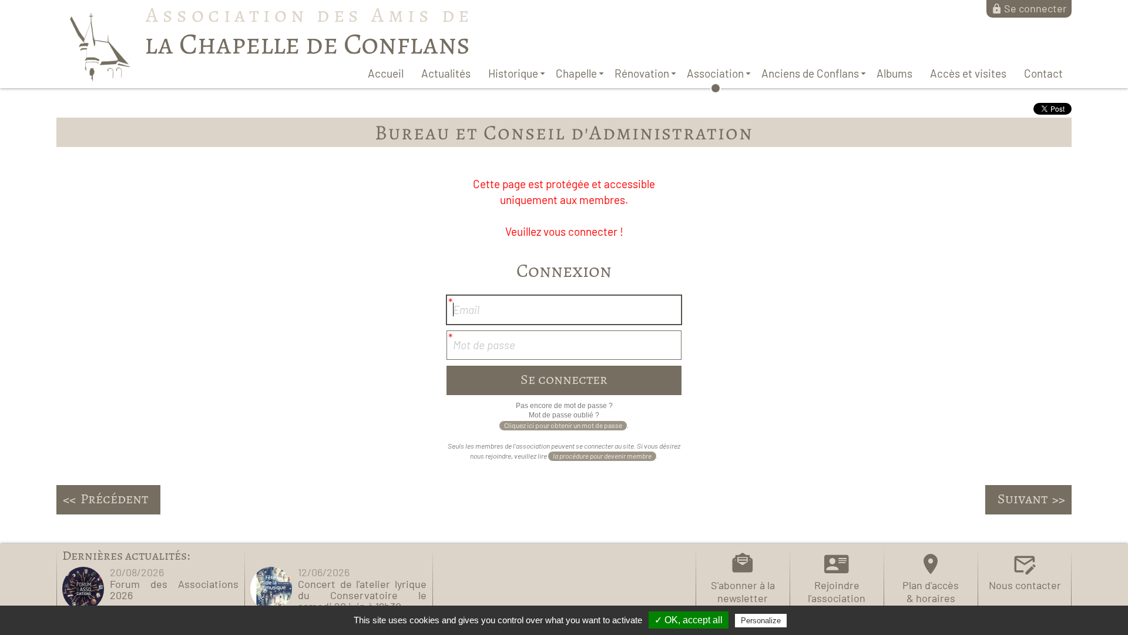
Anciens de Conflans (810, 73)
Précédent (114, 498)
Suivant (1023, 498)
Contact (1043, 73)
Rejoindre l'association (836, 591)
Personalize (761, 620)
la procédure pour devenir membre (602, 456)
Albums (894, 73)
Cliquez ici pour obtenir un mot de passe (563, 425)
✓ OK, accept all (688, 620)
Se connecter (1035, 8)
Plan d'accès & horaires (930, 591)
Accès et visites (968, 73)
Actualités (446, 73)
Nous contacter (1025, 585)
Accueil (386, 73)
